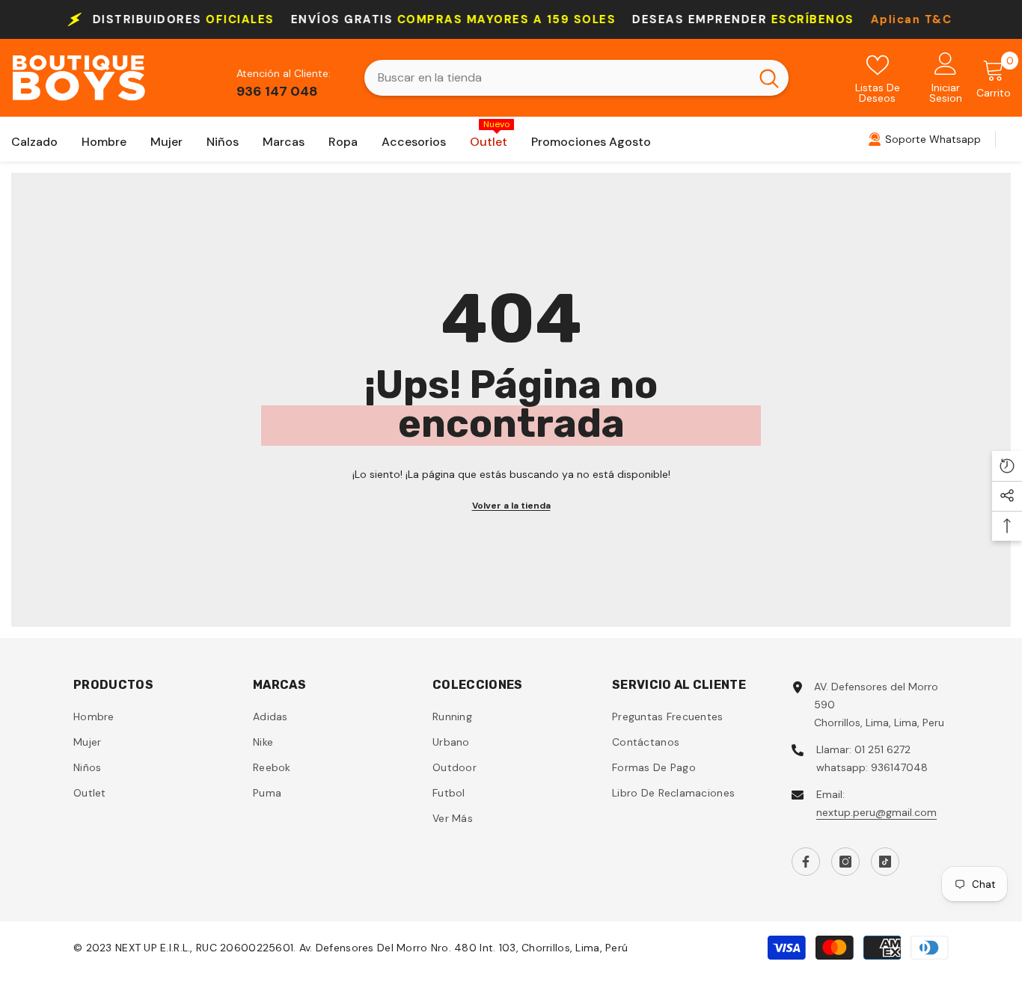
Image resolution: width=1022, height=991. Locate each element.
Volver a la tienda (511, 506)
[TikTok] (885, 861)
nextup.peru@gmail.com (876, 812)
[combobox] (557, 78)
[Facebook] (806, 861)
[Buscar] (576, 78)
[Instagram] (845, 861)
